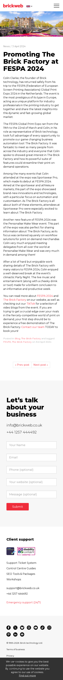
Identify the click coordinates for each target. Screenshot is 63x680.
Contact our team (32, 327)
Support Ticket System (21, 562)
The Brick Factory (14, 299)
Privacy (10, 655)
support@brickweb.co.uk (22, 588)
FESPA (7, 341)
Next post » (40, 364)
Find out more (27, 675)
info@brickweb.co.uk (24, 425)
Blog (17, 338)
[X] (15, 628)
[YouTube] (35, 628)
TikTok (30, 303)
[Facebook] (8, 628)
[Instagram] (49, 628)
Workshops (13, 579)
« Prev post (22, 364)
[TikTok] (42, 628)
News (6, 46)
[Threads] (29, 628)
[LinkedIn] (15, 634)
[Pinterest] (8, 634)
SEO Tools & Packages (20, 573)
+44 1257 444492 (21, 432)
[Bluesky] (22, 628)
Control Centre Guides (21, 568)
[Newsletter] (22, 634)
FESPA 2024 (45, 295)
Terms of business (15, 649)
